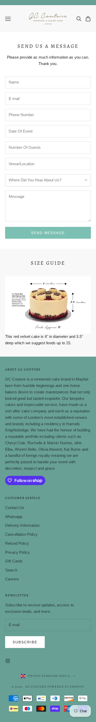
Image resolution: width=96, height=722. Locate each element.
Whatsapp (13, 516)
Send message (48, 233)
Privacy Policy (17, 552)
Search (11, 570)
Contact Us (15, 507)
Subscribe (25, 642)
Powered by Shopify (65, 687)
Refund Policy (17, 543)
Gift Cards (14, 561)
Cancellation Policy (21, 534)
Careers (12, 579)
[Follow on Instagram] (7, 660)
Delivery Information (22, 525)
